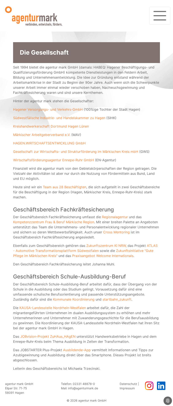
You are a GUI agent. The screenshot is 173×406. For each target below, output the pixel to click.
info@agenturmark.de (83, 388)
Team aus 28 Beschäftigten (64, 187)
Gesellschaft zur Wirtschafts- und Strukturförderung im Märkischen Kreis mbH (75, 151)
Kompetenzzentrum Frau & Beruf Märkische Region (53, 222)
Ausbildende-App (77, 350)
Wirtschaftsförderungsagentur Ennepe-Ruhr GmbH (53, 160)
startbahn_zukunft (117, 299)
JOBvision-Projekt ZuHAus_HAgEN (48, 336)
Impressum (127, 388)
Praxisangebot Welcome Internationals (102, 256)
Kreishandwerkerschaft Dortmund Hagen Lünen (51, 126)
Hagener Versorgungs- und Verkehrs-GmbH (48, 109)
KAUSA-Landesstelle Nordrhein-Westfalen (52, 308)
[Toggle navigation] (159, 16)
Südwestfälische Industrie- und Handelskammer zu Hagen (59, 118)
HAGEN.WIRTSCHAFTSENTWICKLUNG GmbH (49, 143)
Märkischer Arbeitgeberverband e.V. (41, 135)
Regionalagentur (115, 217)
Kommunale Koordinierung (74, 299)
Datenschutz (128, 384)
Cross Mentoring (116, 232)
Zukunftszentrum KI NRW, (106, 245)
